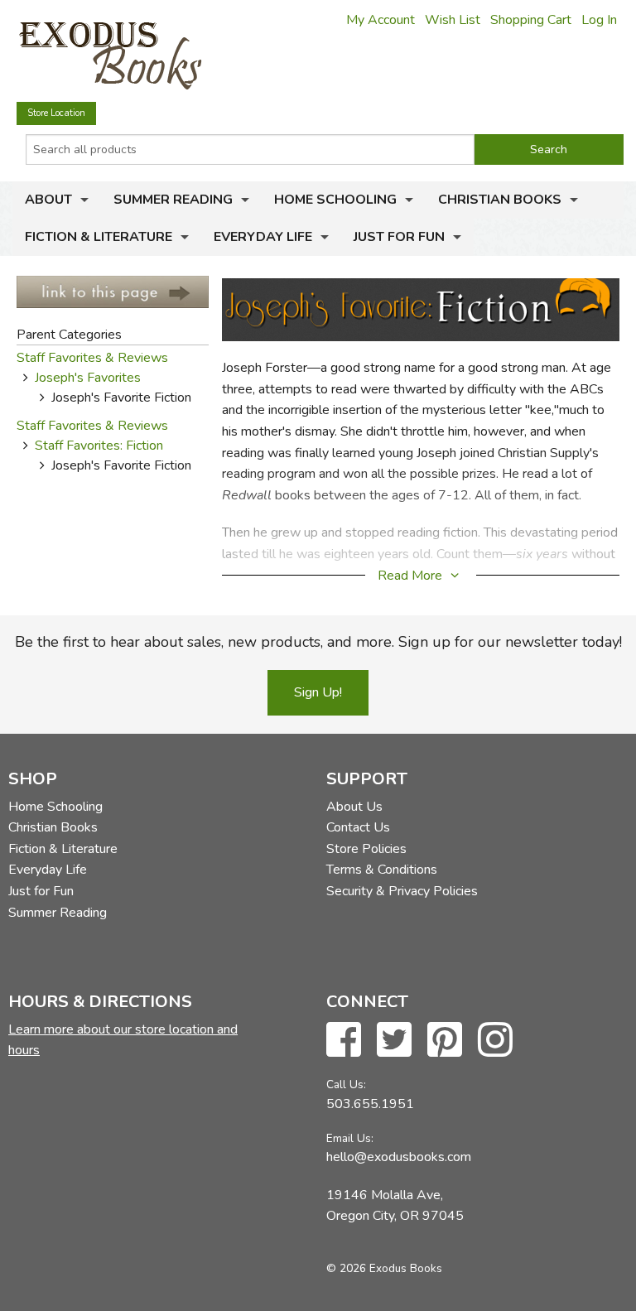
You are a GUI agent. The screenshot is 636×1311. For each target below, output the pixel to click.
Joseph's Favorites (88, 378)
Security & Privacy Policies (402, 891)
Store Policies (366, 849)
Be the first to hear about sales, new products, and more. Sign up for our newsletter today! (318, 642)
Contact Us (358, 827)
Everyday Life (263, 237)
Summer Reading (173, 199)
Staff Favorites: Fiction (99, 445)
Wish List (452, 20)
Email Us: (349, 1138)
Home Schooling (335, 199)
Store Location (56, 113)
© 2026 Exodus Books (384, 1268)
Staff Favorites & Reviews (92, 358)
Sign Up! (318, 692)
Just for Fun (399, 237)
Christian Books (499, 199)
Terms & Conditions (381, 869)
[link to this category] (113, 291)
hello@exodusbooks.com (398, 1157)
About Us (354, 807)
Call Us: (346, 1084)
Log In (599, 20)
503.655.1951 (370, 1104)
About (48, 199)
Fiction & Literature (98, 237)
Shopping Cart (530, 20)
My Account (380, 20)
